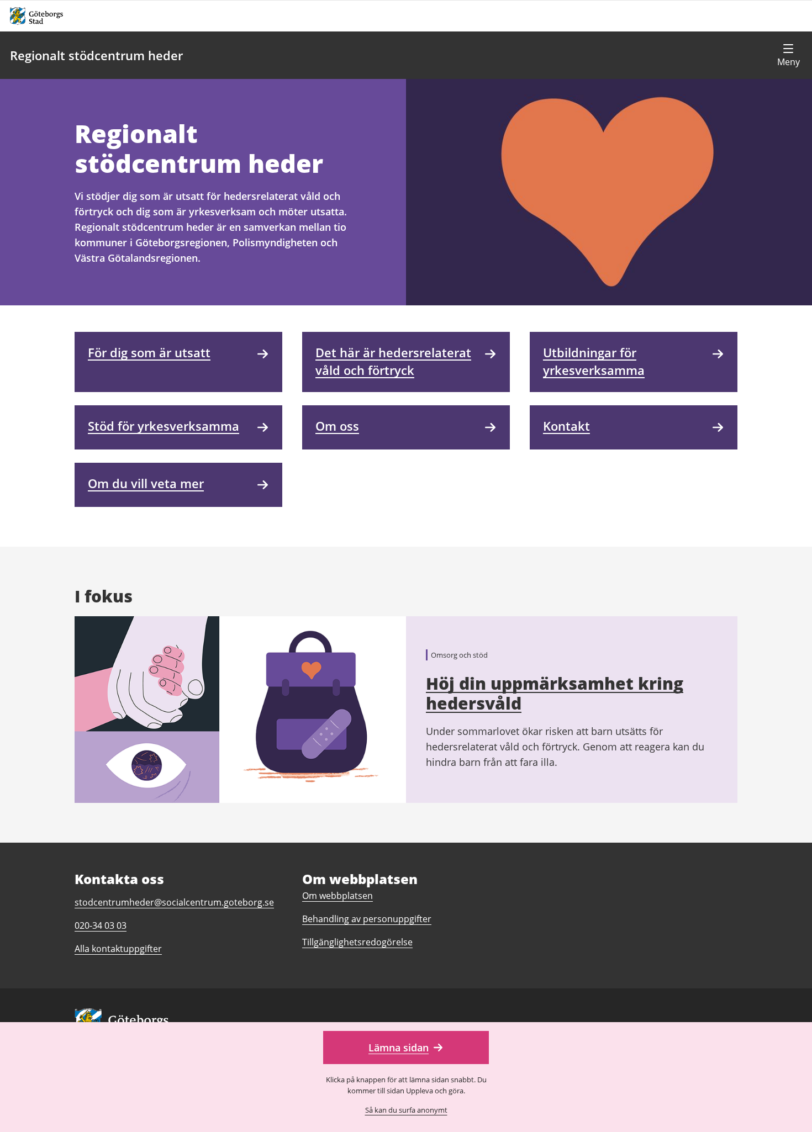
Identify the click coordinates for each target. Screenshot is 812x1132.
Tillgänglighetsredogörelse (357, 942)
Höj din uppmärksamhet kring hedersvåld (554, 693)
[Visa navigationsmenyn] (788, 55)
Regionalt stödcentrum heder (96, 55)
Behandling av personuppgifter (366, 919)
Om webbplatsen (337, 896)
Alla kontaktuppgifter (118, 949)
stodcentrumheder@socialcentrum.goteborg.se (174, 902)
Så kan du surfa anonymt (406, 1110)
